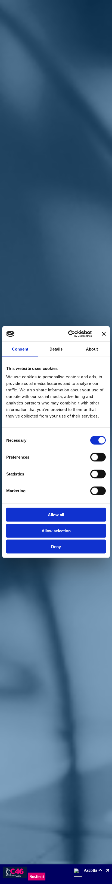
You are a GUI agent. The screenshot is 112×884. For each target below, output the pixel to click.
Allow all (56, 514)
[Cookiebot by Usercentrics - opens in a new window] (69, 333)
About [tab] (92, 348)
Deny (56, 546)
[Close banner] (104, 334)
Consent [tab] (20, 348)
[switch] (98, 457)
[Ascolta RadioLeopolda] (78, 873)
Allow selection (56, 530)
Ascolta (91, 870)
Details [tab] (56, 348)
